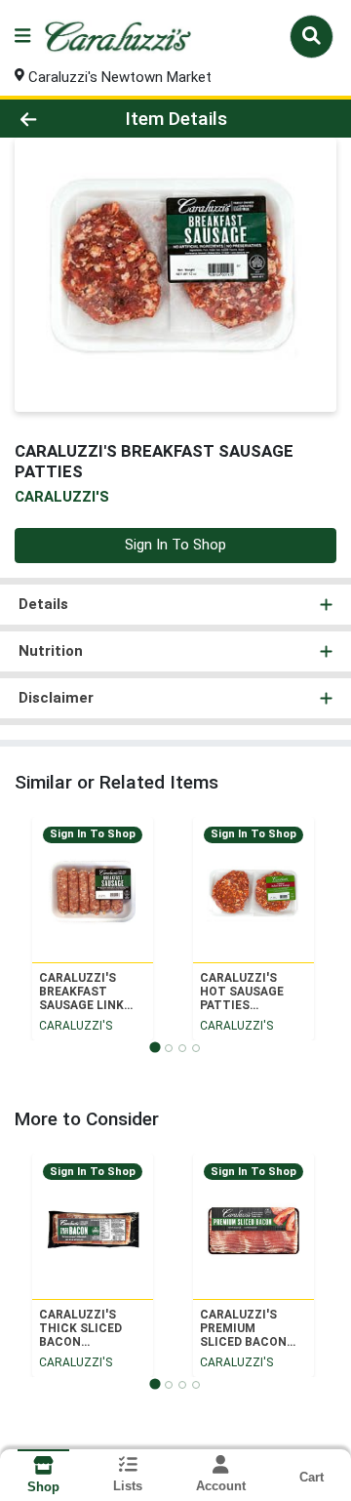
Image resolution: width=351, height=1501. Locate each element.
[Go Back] (55, 118)
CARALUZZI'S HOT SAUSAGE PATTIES (242, 991)
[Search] (311, 36)
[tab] (154, 1046)
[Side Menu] (22, 37)
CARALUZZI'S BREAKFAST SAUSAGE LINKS (85, 991)
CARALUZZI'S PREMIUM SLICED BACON (243, 1328)
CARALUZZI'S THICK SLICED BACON (80, 1328)
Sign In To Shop (175, 544)
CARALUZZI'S (75, 1026)
